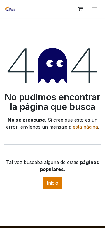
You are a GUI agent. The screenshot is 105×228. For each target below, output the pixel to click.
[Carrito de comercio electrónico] (80, 9)
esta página (85, 127)
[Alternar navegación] (94, 8)
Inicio (52, 183)
